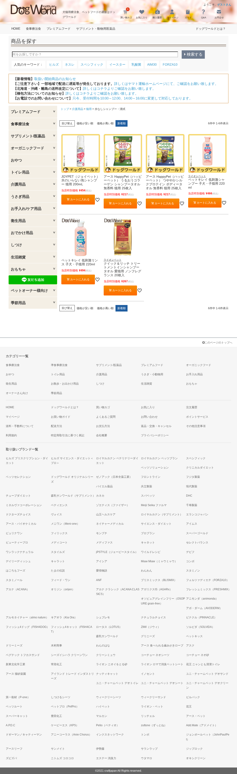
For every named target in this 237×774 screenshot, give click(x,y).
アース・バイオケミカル (21, 523)
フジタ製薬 (193, 477)
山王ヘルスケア (105, 514)
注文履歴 (191, 407)
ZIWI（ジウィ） (150, 627)
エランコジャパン (197, 514)
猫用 (89, 109)
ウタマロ (146, 758)
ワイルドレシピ (150, 552)
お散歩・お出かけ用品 (65, 383)
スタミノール (14, 580)
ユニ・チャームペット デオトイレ (117, 683)
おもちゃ (191, 383)
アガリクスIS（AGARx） (156, 589)
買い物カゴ (103, 407)
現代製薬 (191, 486)
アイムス (191, 523)
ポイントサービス (197, 416)
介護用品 (77, 109)
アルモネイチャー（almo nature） (27, 617)
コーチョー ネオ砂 (197, 655)
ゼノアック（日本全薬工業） (114, 477)
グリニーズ (148, 636)
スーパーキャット (17, 716)
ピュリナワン (14, 533)
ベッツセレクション (18, 477)
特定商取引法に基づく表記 (67, 435)
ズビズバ (11, 758)
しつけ (100, 383)
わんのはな (103, 645)
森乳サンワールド (107, 636)
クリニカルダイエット (200, 467)
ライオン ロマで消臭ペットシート (162, 664)
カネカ (100, 495)
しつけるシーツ (60, 697)
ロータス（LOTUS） (109, 627)
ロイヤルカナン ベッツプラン (159, 458)
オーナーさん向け (17, 393)
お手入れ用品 (194, 374)
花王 (189, 706)
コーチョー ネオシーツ (155, 655)
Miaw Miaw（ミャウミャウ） (159, 561)
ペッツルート (14, 706)
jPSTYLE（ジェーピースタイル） (117, 552)
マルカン (101, 716)
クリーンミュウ (105, 655)
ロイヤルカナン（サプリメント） (162, 514)
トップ (65, 109)
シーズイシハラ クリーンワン (69, 655)
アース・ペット (196, 716)
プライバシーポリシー (155, 435)
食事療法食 (33, 28)
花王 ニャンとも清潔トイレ (203, 664)
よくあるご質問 (105, 416)
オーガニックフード (198, 365)
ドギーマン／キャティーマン (24, 734)
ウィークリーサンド (153, 697)
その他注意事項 (196, 426)
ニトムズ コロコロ (62, 758)
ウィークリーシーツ (108, 697)
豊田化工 (56, 716)
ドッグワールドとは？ (211, 28)
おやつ (10, 374)
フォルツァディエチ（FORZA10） (207, 580)
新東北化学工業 (15, 664)
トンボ (145, 734)
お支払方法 (103, 426)
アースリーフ (14, 748)
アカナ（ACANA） (17, 589)
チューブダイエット (18, 495)
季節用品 (56, 393)
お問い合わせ (149, 416)
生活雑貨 (146, 383)
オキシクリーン (196, 758)
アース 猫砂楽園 (16, 673)
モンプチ (101, 533)
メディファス (104, 542)
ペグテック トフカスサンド (23, 655)
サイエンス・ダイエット (156, 523)
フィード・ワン (60, 580)
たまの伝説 (58, 570)
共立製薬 (146, 486)
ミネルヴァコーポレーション (24, 505)
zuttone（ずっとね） (154, 725)
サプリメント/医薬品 (109, 365)
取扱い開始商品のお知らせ (55, 79)
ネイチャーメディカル (110, 523)
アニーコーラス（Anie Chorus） (71, 734)
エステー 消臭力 (106, 758)
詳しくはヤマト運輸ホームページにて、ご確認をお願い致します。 (166, 84)
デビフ (190, 552)
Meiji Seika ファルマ (154, 505)
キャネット (148, 542)
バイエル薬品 (104, 486)
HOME (15, 28)
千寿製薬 (191, 505)
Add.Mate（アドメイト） (202, 725)
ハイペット (103, 706)
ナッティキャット (107, 673)
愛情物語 (101, 570)
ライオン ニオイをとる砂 (111, 664)
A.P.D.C (10, 725)
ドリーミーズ (14, 645)
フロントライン (150, 477)
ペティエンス (59, 505)
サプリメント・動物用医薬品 (95, 28)
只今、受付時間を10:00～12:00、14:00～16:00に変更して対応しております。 (132, 98)
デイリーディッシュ (18, 561)
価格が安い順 (85, 123)
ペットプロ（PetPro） (65, 706)
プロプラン (148, 533)
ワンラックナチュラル (20, 552)
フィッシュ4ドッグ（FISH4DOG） (27, 627)
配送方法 (56, 426)
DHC (189, 495)
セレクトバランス (197, 542)
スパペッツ (148, 495)
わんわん (146, 570)
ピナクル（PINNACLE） (201, 617)
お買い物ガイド (60, 416)
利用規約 (11, 435)
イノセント (148, 673)
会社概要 (101, 435)
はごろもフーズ (15, 570)
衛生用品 (11, 383)
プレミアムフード (59, 28)
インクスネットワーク (110, 734)
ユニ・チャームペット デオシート (162, 683)
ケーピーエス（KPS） (65, 725)
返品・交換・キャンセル (156, 426)
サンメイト (58, 748)
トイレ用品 (58, 374)
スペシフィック (196, 458)
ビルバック (193, 697)
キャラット (58, 561)
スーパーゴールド (197, 533)
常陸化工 (56, 664)
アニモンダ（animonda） (202, 598)
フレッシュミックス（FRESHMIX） (208, 589)
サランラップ (149, 748)
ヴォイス (56, 514)
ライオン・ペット (152, 706)
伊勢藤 (100, 748)
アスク (190, 645)
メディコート (59, 542)
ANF (99, 580)
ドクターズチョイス (18, 514)
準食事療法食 (59, 365)
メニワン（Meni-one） (65, 523)
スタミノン (193, 570)
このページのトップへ (218, 342)
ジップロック (194, 748)
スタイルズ (58, 552)
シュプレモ (103, 617)
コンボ (190, 561)
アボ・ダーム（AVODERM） (204, 608)
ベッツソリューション (155, 467)
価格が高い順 (105, 123)
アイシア (101, 561)
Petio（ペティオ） (107, 725)
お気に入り (148, 407)
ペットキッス (194, 636)
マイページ (13, 416)
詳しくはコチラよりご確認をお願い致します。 (119, 88)
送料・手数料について (20, 426)
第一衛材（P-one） (18, 697)
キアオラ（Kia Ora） (64, 617)
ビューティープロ (17, 542)
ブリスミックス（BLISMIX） (159, 580)
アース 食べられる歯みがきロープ (162, 645)
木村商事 (56, 645)
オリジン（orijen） (63, 589)
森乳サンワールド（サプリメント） (73, 495)
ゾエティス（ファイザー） (112, 505)
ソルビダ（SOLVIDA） (200, 627)
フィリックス (59, 533)
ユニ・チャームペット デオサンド (207, 673)
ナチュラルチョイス (153, 617)
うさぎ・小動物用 (152, 374)
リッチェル (148, 716)
